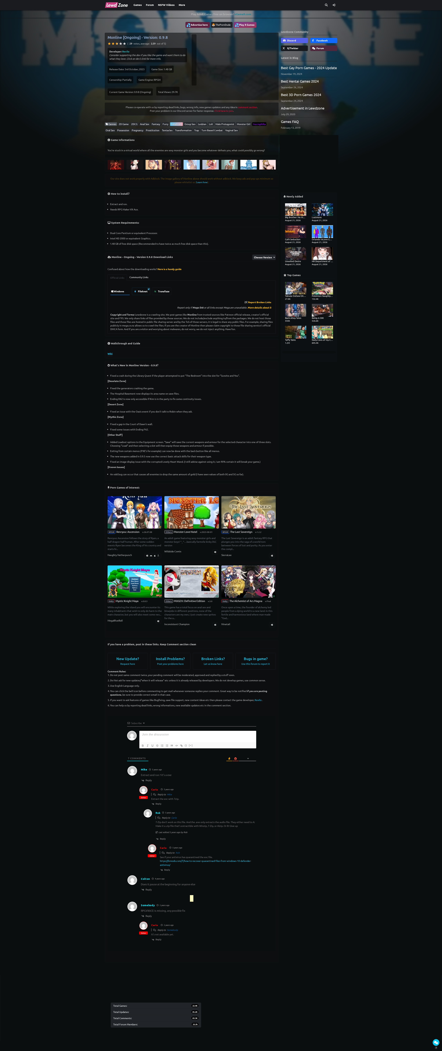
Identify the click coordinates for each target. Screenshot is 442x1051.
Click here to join (224, 110)
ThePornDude (223, 24)
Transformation (183, 130)
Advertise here (197, 25)
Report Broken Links (259, 302)
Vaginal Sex (231, 130)
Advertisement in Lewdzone (302, 108)
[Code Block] (176, 746)
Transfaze (163, 291)
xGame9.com (242, 14)
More (182, 5)
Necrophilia (259, 124)
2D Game (124, 124)
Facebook (322, 40)
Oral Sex (110, 130)
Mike (169, 794)
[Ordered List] (162, 746)
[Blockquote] (171, 746)
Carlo (154, 789)
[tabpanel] (191, 290)
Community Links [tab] (138, 277)
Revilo (125, 51)
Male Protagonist (224, 124)
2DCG (134, 124)
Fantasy (156, 124)
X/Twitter (292, 48)
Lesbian (202, 124)
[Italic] (147, 746)
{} (186, 745)
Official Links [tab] (117, 277)
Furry (165, 124)
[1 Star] (109, 43)
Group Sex (190, 124)
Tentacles (167, 130)
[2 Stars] (113, 43)
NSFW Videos (166, 5)
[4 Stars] (120, 43)
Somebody (172, 929)
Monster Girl (243, 124)
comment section (247, 107)
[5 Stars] (124, 43)
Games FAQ (290, 121)
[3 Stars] (117, 43)
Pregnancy (137, 130)
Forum (150, 5)
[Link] (181, 746)
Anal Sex (144, 124)
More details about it (259, 307)
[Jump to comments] (436, 1042)
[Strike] (157, 746)
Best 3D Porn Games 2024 (301, 94)
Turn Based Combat (212, 130)
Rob (178, 852)
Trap (196, 130)
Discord (291, 40)
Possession (123, 130)
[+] (191, 745)
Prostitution (152, 130)
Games (137, 5)
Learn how (202, 182)
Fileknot (142, 291)
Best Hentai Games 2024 (300, 81)
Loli (211, 124)
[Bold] (142, 746)
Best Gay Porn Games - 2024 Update (309, 68)
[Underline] (152, 746)
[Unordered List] (167, 746)
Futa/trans (176, 124)
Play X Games (244, 25)
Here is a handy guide (169, 269)
